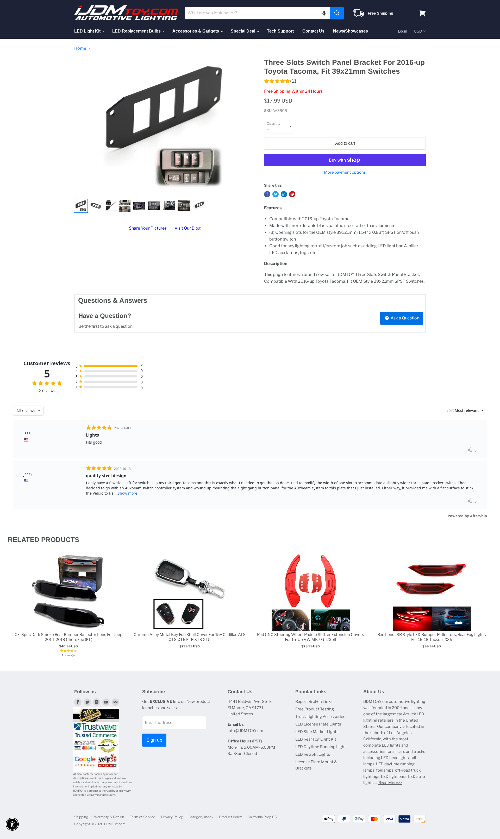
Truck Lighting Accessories (320, 716)
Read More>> (390, 782)
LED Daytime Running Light (320, 747)
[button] (324, 13)
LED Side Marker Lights (317, 731)
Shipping (81, 817)
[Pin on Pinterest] (292, 194)
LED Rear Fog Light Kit (315, 739)
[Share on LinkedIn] (284, 194)
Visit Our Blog (187, 228)
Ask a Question (404, 318)
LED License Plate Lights (318, 724)
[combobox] (257, 13)
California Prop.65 (262, 817)
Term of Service (142, 817)
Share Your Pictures (148, 228)
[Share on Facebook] (267, 194)
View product (68, 597)
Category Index (201, 817)
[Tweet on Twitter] (275, 194)
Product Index (230, 817)
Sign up (154, 740)
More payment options (345, 172)
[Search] (337, 13)
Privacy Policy (172, 817)
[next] (487, 606)
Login (402, 31)
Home (80, 48)
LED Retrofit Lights (312, 754)
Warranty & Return (109, 817)
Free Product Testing (314, 709)
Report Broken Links (314, 701)
